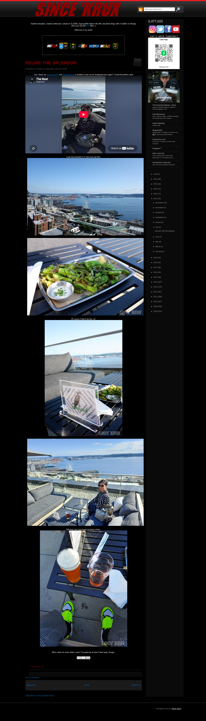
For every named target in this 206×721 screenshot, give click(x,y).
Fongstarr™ (157, 148)
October (158, 212)
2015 (155, 277)
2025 (155, 174)
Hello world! (156, 125)
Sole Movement (158, 114)
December (159, 203)
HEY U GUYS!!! (158, 153)
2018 (155, 262)
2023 (155, 184)
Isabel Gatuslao (158, 123)
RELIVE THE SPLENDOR (51, 62)
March (157, 246)
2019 (155, 258)
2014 (155, 282)
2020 (155, 199)
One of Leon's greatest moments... (164, 165)
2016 (155, 272)
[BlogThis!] (80, 657)
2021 (155, 194)
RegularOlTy (157, 130)
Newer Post (31, 685)
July (156, 227)
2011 (155, 297)
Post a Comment (32, 678)
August (158, 222)
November (159, 207)
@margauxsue (68, 75)
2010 (155, 301)
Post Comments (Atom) (45, 696)
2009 (155, 306)
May (157, 242)
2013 (155, 287)
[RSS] (141, 9)
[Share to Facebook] (86, 657)
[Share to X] (83, 657)
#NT (88, 26)
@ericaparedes (52, 75)
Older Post (136, 685)
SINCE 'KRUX (176, 709)
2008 (155, 311)
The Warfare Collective (161, 162)
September (159, 217)
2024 (155, 179)
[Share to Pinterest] (88, 657)
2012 (155, 292)
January (158, 251)
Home (87, 685)
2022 (155, 189)
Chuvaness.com (159, 139)
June (157, 237)
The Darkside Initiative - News (164, 105)
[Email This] (78, 657)
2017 (155, 267)
